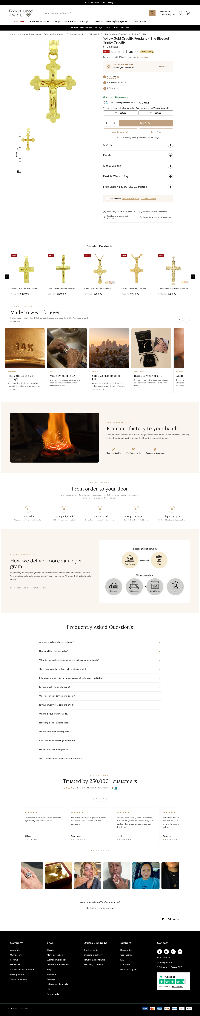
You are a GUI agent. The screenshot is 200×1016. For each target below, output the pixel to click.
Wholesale (15, 964)
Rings (49, 969)
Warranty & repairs (93, 964)
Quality (107, 145)
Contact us (126, 954)
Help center (126, 950)
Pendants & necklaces (58, 964)
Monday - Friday (165, 962)
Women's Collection (56, 959)
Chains (50, 950)
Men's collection (55, 954)
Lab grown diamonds (57, 984)
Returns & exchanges (94, 959)
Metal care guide (128, 969)
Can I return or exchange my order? (99, 741)
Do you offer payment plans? (99, 750)
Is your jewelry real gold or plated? (99, 705)
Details (107, 155)
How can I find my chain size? (99, 651)
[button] (7, 276)
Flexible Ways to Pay (115, 176)
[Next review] (104, 799)
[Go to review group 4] (98, 850)
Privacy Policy (17, 974)
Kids (49, 989)
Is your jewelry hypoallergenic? (99, 687)
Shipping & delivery (93, 954)
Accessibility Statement (22, 969)
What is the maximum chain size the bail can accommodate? (99, 660)
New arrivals (53, 994)
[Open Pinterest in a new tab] (173, 952)
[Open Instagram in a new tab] (180, 952)
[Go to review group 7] (106, 850)
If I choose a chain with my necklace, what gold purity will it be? (99, 678)
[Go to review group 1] (91, 850)
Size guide (125, 964)
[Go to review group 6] (103, 850)
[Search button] (152, 13)
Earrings (51, 979)
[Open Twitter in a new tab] (166, 952)
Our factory (16, 954)
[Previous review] (96, 799)
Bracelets (51, 974)
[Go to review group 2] (93, 850)
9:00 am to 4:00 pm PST (169, 967)
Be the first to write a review (100, 908)
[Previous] (180, 320)
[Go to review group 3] (96, 850)
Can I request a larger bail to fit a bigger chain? (99, 669)
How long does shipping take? (99, 723)
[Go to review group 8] (108, 850)
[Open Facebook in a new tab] (159, 952)
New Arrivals (140, 21)
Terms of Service (18, 979)
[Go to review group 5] (101, 850)
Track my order (91, 950)
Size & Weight (112, 166)
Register (171, 14)
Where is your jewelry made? (99, 714)
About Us (15, 950)
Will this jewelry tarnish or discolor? (99, 696)
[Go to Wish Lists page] (180, 13)
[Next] (187, 320)
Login (162, 14)
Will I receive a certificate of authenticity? (99, 759)
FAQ (122, 959)
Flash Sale (19, 21)
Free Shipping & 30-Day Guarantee (125, 186)
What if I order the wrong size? (99, 732)
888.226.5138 (163, 957)
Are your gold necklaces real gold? (99, 642)
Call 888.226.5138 (148, 198)
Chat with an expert (130, 198)
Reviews (14, 959)
